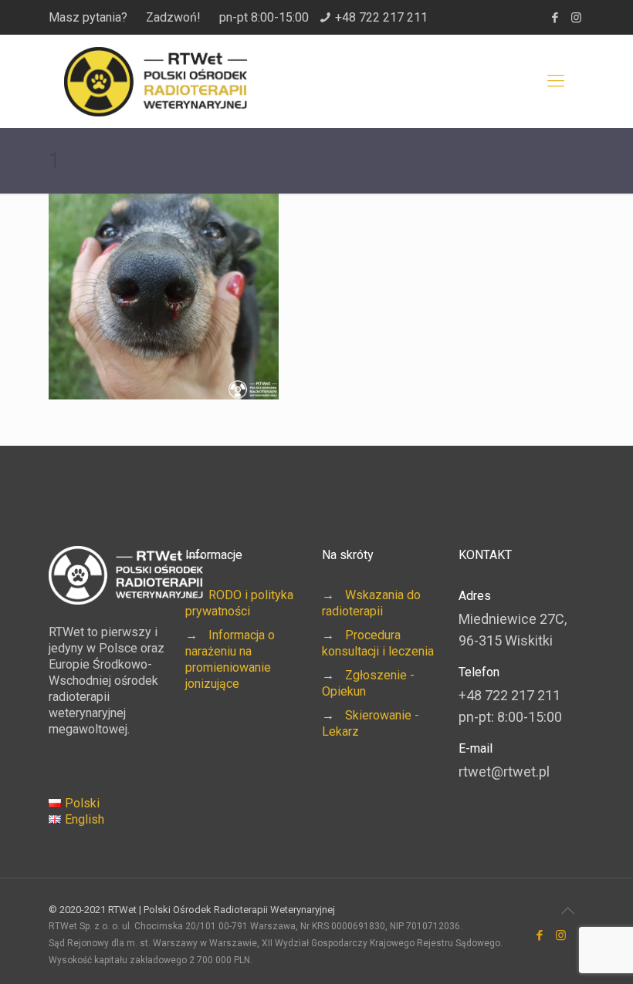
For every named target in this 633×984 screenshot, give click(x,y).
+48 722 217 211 (381, 17)
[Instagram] (576, 18)
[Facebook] (555, 18)
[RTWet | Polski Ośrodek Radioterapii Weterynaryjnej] (155, 81)
